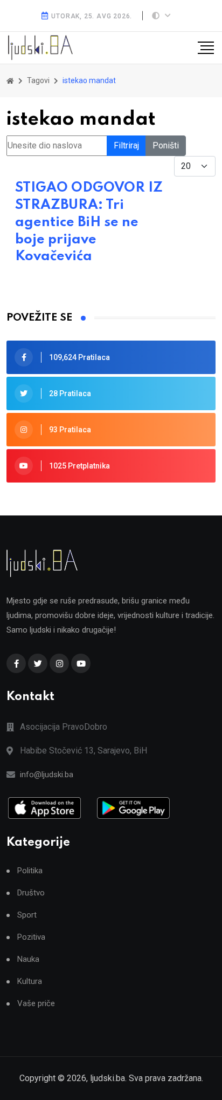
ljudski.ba (107, 1078)
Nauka (28, 959)
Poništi (165, 145)
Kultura (29, 981)
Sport (27, 915)
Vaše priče (36, 1004)
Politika (30, 871)
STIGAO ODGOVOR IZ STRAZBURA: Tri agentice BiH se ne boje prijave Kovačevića (89, 222)
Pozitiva (31, 937)
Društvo (31, 893)
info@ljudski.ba (46, 774)
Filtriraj (126, 145)
